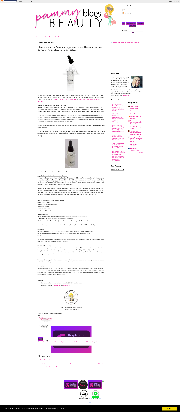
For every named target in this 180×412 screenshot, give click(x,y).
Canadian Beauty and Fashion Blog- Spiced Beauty (136, 122)
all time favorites (89, 342)
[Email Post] (47, 340)
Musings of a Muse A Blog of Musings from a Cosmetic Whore (136, 139)
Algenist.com (66, 285)
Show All (140, 152)
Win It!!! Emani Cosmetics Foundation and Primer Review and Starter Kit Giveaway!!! (118, 118)
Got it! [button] (169, 408)
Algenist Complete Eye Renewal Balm (65, 99)
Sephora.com (56, 285)
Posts (126, 10)
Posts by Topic (47, 37)
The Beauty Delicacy (133, 144)
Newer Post (41, 363)
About (38, 37)
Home (71, 363)
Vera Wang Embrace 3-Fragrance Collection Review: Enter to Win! (118, 145)
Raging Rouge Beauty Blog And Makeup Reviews (135, 132)
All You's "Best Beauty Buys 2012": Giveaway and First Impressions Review (118, 137)
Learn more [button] (60, 408)
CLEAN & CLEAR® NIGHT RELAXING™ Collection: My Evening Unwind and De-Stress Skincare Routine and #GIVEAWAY (118, 156)
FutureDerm (134, 114)
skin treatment (99, 342)
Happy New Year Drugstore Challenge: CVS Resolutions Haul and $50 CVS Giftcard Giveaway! (118, 128)
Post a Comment (45, 360)
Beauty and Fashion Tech (134, 149)
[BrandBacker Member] (84, 399)
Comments (127, 13)
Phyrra (132, 111)
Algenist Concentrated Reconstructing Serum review (56, 342)
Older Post (101, 363)
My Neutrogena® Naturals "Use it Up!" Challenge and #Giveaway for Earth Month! (118, 107)
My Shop (58, 37)
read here (126, 95)
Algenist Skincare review (78, 342)
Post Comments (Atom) (53, 367)
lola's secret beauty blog (134, 107)
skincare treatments (43, 344)
